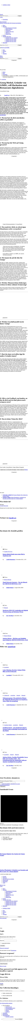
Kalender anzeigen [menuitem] (9, 1016)
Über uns (5, 877)
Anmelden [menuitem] (5, 1013)
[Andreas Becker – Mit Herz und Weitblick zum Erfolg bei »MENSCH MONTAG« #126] (15, 624)
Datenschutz (5, 880)
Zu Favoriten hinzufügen (11, 469)
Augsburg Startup (8, 725)
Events (4, 35)
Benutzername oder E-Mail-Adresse (7, 936)
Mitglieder (5, 42)
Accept (1, 983)
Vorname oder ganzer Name (6, 781)
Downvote (5, 505)
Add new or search (4, 990)
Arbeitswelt (7, 30)
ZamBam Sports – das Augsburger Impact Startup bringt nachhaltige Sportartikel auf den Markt (15, 729)
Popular (4, 51)
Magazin (4, 26)
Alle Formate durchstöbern (15, 23)
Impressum (5, 881)
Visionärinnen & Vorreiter (11, 27)
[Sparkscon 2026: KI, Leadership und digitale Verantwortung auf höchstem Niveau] (15, 596)
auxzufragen (3, 115)
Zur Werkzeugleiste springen (6, 1003)
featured (18, 695)
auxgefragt (11, 646)
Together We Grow (9, 31)
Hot (3, 52)
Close (1, 886)
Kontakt (4, 876)
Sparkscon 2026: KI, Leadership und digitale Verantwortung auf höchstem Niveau (15, 611)
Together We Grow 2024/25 (11, 37)
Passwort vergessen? (4, 948)
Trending (5, 53)
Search (19, 15)
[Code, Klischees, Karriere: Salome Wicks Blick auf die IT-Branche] (15, 656)
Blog (4, 50)
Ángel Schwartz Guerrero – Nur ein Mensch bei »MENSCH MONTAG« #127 (15, 583)
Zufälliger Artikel (6, 4)
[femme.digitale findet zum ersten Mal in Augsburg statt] (15, 540)
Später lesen (3, 469)
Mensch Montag (8, 29)
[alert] (14, 809)
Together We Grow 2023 (10, 39)
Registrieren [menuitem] (5, 1014)
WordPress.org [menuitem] (8, 1006)
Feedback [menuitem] (7, 1011)
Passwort (2, 940)
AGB (4, 882)
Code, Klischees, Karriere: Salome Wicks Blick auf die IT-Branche (14, 670)
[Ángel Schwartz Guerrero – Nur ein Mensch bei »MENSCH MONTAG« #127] (15, 568)
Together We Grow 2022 (10, 40)
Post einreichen (3, 21)
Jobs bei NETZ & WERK (8, 879)
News (4, 25)
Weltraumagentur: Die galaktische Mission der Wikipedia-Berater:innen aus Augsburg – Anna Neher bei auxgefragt (15, 699)
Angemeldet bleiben (5, 943)
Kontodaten (5, 19)
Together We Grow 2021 (10, 41)
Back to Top (2, 885)
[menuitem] (15, 1005)
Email (1, 782)
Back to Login (3, 966)
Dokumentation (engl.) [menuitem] (10, 1008)
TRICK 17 (7, 32)
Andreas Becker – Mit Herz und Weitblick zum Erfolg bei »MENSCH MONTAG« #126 (15, 639)
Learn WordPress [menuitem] (9, 1009)
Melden (26, 469)
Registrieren (13, 950)
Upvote (1, 505)
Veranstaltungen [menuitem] (6, 1015)
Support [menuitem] (7, 1010)
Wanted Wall (8, 34)
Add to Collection (20, 469)
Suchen (16, 1019)
